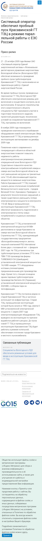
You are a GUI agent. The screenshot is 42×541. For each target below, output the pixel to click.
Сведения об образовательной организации (28, 394)
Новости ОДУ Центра (7, 18)
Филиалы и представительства (9, 16)
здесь (24, 532)
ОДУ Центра (24, 16)
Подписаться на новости (14, 374)
